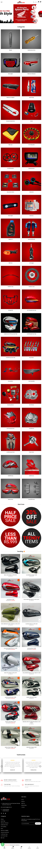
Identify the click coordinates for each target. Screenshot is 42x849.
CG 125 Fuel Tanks (4, 834)
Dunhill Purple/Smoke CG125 (10, 697)
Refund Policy (24, 805)
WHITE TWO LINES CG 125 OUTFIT (10, 672)
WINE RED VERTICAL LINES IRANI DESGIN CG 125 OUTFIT (31, 722)
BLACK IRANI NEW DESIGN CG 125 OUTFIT (31, 599)
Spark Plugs (3, 821)
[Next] (40, 766)
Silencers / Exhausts (4, 822)
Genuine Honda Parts (5, 832)
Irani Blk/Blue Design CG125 (31, 575)
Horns (2, 828)
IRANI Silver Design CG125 (31, 747)
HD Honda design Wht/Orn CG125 (10, 648)
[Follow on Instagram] (3, 813)
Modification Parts (4, 824)
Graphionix (17, 845)
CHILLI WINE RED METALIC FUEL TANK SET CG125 (31, 672)
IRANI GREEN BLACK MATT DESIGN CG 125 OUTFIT (10, 623)
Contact (23, 807)
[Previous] (2, 766)
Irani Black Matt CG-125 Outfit (31, 623)
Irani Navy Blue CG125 (31, 648)
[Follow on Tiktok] (5, 813)
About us (23, 803)
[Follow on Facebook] (1, 813)
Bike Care (2, 837)
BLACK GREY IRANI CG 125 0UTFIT (10, 575)
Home (22, 799)
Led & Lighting (3, 826)
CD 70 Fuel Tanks (4, 836)
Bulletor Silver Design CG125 (10, 747)
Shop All (22, 801)
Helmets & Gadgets (4, 830)
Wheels (2, 819)
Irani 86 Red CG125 (10, 599)
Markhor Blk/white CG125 (31, 697)
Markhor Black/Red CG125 (10, 721)
